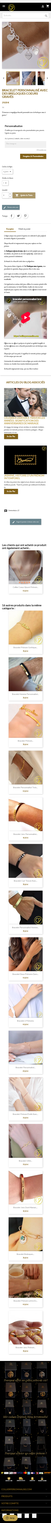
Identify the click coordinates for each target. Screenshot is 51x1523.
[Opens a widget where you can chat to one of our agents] (10, 1518)
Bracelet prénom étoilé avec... (25, 1114)
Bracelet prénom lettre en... (26, 1301)
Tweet (18, 216)
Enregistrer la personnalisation (33, 156)
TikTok (34, 1516)
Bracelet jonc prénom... (25, 1347)
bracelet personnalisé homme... (25, 927)
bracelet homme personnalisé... (25, 694)
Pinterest (25, 216)
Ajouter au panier (24, 195)
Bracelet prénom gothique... (25, 647)
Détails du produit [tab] (24, 229)
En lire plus (11, 436)
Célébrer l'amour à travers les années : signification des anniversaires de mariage (24, 420)
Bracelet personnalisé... (25, 1067)
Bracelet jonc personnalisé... (25, 834)
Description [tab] (10, 229)
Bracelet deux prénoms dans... (26, 974)
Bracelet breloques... (25, 1254)
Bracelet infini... (25, 1161)
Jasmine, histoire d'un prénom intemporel (24, 477)
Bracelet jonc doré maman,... (25, 1207)
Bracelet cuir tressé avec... (25, 881)
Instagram (27, 1516)
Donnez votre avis (12, 207)
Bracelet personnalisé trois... (25, 787)
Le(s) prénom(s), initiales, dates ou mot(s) (17, 139)
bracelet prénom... (25, 741)
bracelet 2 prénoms (25, 1021)
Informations (9, 1510)
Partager (11, 216)
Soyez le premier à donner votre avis (27, 522)
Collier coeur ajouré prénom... (25, 587)
